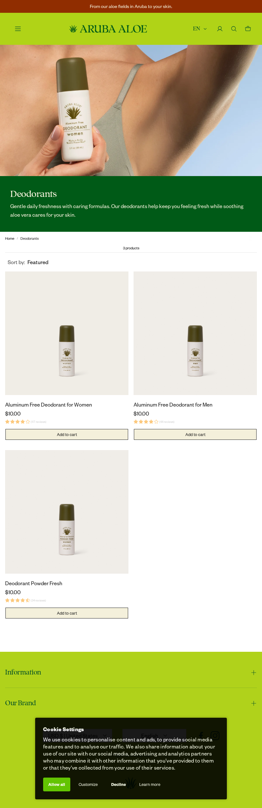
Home (9, 238)
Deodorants (29, 238)
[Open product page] (66, 333)
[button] (28, 262)
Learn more (149, 784)
